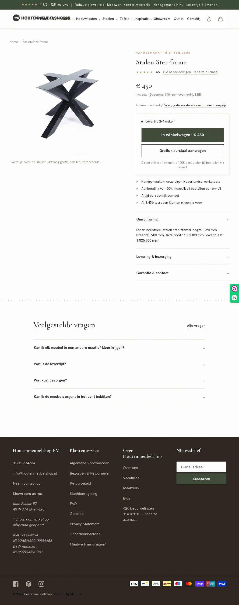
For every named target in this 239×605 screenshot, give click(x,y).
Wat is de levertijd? (50, 364)
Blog (126, 498)
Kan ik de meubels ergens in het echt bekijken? (73, 396)
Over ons (130, 467)
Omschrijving (147, 219)
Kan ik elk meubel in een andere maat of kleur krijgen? (79, 347)
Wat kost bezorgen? (50, 380)
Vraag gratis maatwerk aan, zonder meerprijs (195, 105)
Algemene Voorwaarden (89, 463)
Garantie (77, 513)
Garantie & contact (152, 273)
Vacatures (131, 478)
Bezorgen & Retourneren (90, 473)
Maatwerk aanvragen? (88, 544)
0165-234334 (24, 463)
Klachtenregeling (83, 493)
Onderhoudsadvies (85, 534)
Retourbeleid (80, 483)
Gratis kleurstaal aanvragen (182, 150)
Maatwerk (131, 488)
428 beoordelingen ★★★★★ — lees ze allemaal (140, 514)
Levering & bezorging (153, 256)
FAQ (73, 503)
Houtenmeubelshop (38, 594)
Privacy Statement (84, 523)
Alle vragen (196, 325)
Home (14, 42)
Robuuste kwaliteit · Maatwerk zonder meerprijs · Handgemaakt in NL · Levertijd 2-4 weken (146, 5)
